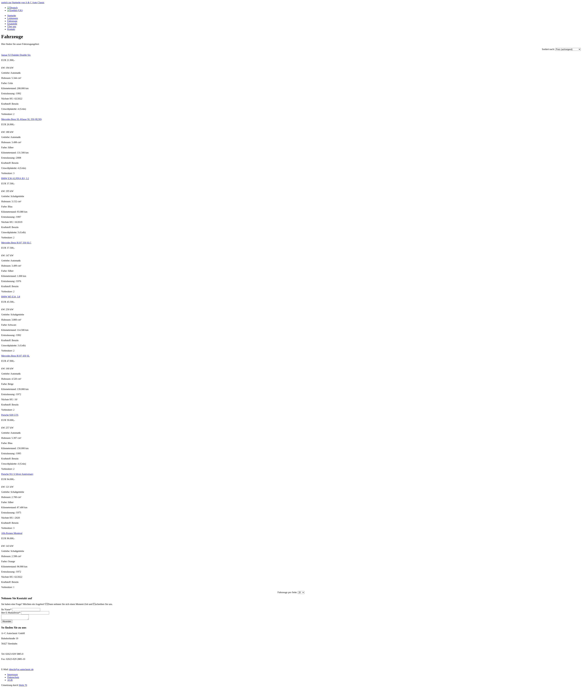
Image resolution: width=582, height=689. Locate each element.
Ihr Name (5, 609)
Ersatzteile (12, 23)
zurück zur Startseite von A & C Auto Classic (22, 2)
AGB (10, 680)
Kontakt (11, 29)
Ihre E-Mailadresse (10, 612)
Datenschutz (13, 677)
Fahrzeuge (12, 21)
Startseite (11, 15)
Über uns (11, 26)
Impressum (12, 674)
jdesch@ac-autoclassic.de (21, 669)
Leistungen (12, 18)
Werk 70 (23, 685)
